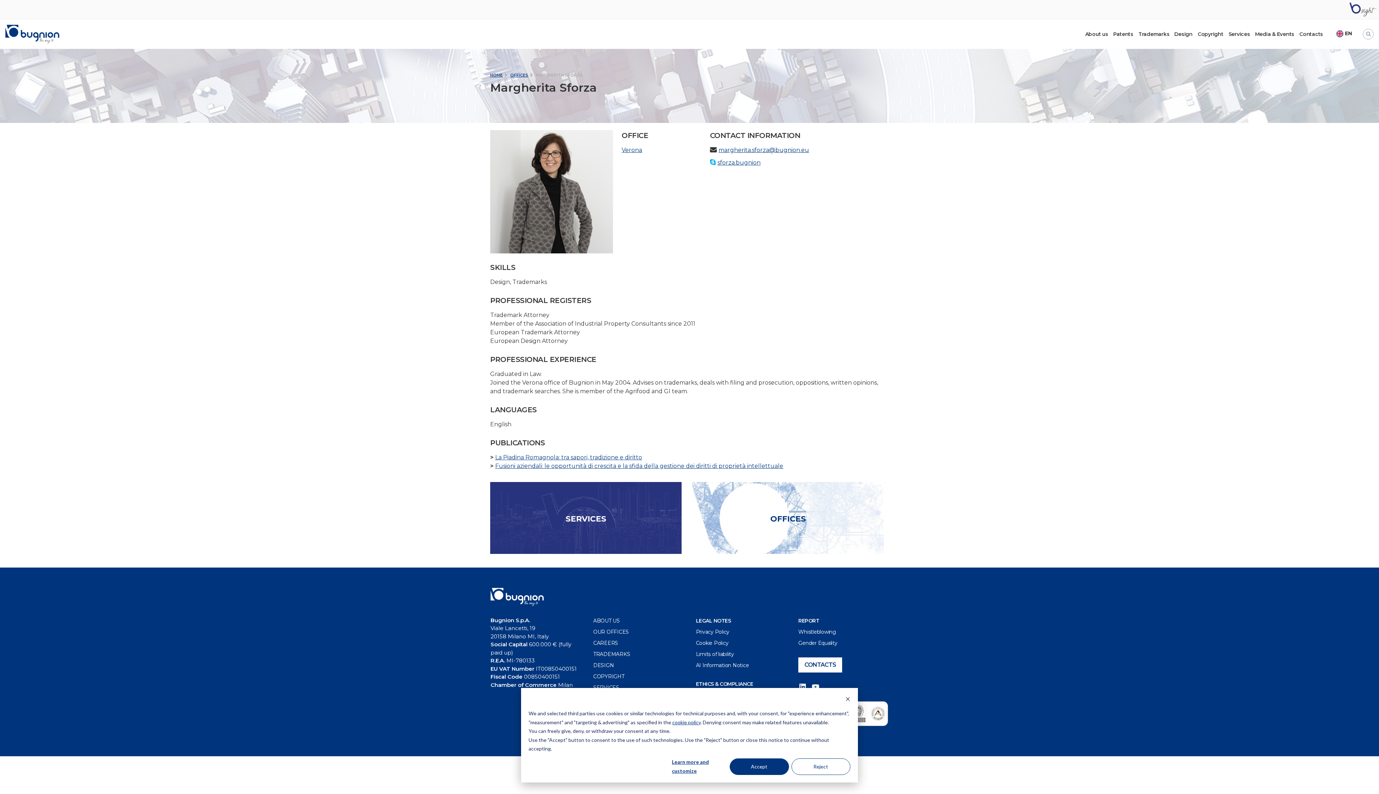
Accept (759, 766)
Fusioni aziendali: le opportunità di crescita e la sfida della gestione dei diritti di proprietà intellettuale (639, 466)
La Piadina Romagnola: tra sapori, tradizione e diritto (568, 457)
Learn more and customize (690, 766)
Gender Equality (817, 643)
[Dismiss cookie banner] (847, 700)
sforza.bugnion (739, 162)
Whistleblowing (817, 632)
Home (496, 75)
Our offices (611, 632)
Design (1183, 34)
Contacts (1311, 34)
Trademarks (1154, 34)
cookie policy (686, 722)
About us (606, 621)
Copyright (1211, 34)
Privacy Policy (713, 632)
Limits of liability (715, 654)
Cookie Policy (712, 643)
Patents (1123, 34)
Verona (632, 150)
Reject (820, 766)
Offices (519, 75)
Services (1239, 34)
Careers (605, 643)
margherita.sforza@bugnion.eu (764, 150)
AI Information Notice (722, 665)
